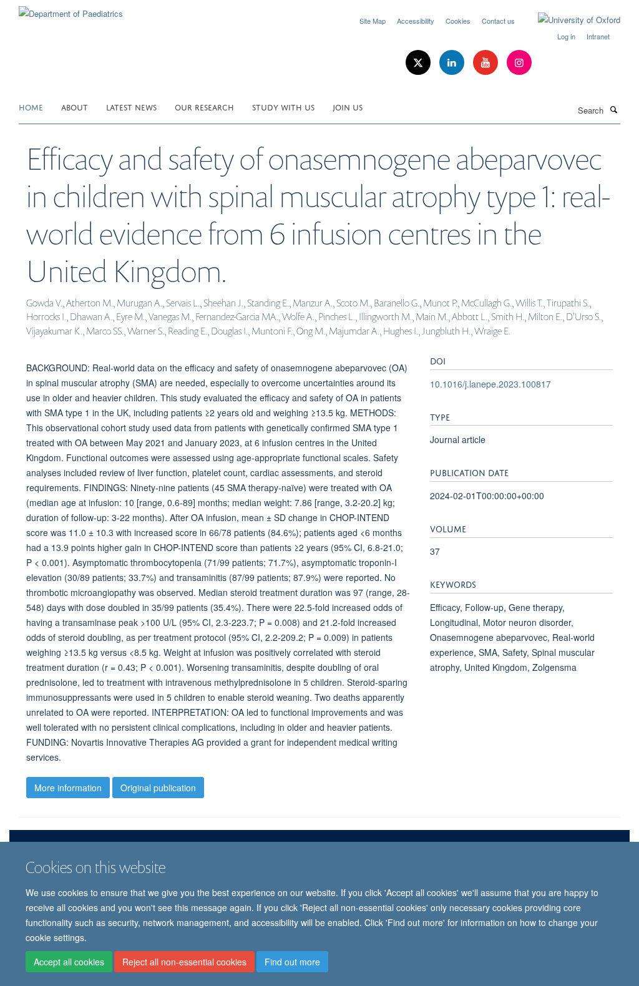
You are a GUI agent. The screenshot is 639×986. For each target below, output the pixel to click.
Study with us (283, 106)
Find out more (292, 961)
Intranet (598, 36)
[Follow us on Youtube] (486, 63)
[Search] (613, 109)
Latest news (131, 106)
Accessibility (415, 21)
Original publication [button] (158, 787)
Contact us (498, 21)
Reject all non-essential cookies (184, 961)
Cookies (458, 21)
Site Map (372, 21)
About (74, 106)
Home (31, 106)
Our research (204, 106)
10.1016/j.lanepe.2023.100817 (490, 384)
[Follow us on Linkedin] (453, 63)
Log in (566, 36)
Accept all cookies (69, 961)
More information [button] (68, 787)
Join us (348, 106)
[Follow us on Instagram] (519, 63)
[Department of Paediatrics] (71, 9)
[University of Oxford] (569, 19)
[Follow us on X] (419, 63)
